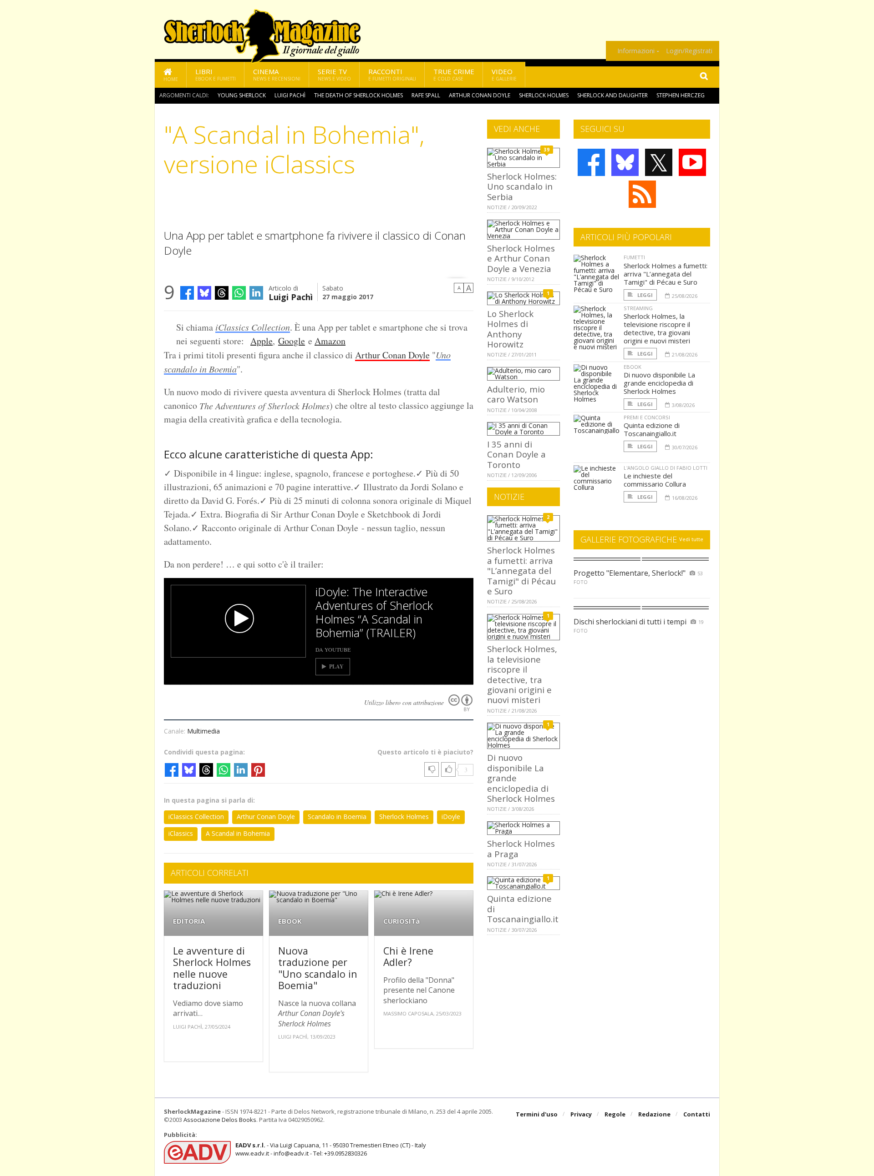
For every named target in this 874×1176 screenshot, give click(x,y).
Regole (615, 1114)
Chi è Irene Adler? (408, 956)
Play (336, 666)
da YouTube (333, 649)
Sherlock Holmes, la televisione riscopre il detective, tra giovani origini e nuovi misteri (522, 674)
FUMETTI (634, 257)
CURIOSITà (401, 921)
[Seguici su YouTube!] (692, 162)
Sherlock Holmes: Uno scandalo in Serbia (522, 186)
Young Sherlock (242, 95)
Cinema (276, 74)
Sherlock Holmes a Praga (521, 848)
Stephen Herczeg (680, 95)
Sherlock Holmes (544, 95)
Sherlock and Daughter (612, 95)
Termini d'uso (537, 1114)
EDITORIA (189, 921)
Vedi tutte (691, 539)
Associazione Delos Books (219, 1120)
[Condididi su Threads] (221, 293)
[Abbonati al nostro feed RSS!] (642, 194)
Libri (215, 74)
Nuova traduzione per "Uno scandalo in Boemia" (317, 968)
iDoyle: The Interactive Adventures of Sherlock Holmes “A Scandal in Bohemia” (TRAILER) (374, 612)
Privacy (581, 1114)
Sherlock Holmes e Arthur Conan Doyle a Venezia (521, 258)
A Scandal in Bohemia (238, 833)
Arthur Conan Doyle (479, 95)
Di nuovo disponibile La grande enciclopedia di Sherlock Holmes (659, 383)
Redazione (654, 1114)
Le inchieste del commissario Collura (655, 479)
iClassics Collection (252, 327)
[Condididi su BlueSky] (204, 293)
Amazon (330, 341)
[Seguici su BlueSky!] (625, 162)
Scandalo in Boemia (337, 816)
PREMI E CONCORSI (647, 417)
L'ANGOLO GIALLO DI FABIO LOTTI (665, 467)
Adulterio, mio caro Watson (516, 394)
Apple (261, 341)
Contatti (696, 1114)
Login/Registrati (689, 51)
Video (504, 74)
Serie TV (334, 74)
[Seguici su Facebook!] (591, 162)
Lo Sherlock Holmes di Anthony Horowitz (510, 329)
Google (291, 341)
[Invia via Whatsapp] (239, 293)
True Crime (453, 74)
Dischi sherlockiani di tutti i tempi (630, 622)
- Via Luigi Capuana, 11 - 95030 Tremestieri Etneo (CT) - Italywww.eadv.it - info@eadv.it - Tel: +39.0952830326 (330, 1149)
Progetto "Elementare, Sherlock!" (630, 573)
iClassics (180, 833)
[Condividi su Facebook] (187, 293)
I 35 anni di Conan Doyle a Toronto (516, 454)
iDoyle (451, 816)
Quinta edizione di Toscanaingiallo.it (652, 429)
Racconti (392, 74)
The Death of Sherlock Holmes (358, 95)
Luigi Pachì (289, 95)
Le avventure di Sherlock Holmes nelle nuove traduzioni (212, 968)
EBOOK (290, 921)
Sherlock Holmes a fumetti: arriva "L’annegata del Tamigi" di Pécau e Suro (521, 570)
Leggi (644, 294)
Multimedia (203, 731)
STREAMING (638, 308)
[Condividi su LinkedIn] (256, 293)
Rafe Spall (426, 95)
